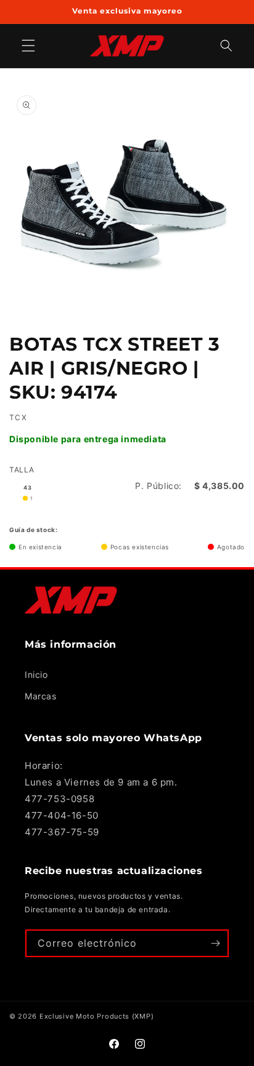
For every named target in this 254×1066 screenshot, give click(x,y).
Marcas (41, 696)
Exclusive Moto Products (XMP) (96, 1016)
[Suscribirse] (215, 943)
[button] (226, 46)
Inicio (36, 674)
